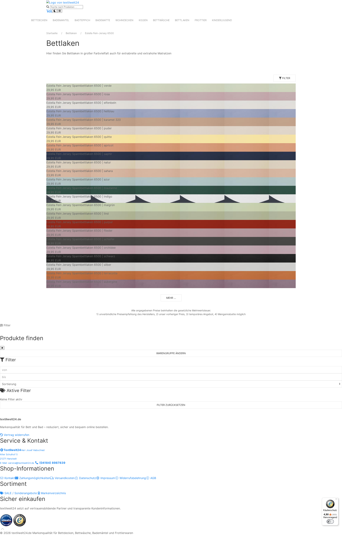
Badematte (102, 20)
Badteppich (82, 20)
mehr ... (171, 297)
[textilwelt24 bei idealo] (6, 520)
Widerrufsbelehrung (132, 478)
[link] (171, 87)
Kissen (143, 20)
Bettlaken (182, 20)
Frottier (201, 20)
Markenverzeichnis (53, 493)
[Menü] (336, 500)
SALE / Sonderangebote (21, 493)
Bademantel (61, 20)
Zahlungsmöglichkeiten (34, 478)
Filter (285, 78)
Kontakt (9, 478)
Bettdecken (39, 20)
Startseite (52, 33)
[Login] (51, 11)
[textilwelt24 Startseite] (62, 2)
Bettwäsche (161, 20)
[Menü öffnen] (59, 11)
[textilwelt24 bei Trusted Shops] (19, 520)
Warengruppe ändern (171, 353)
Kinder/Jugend (222, 20)
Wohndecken (124, 20)
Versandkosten (64, 478)
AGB (152, 478)
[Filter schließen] (2, 348)
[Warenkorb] (48, 11)
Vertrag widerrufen (16, 435)
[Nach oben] (2, 529)
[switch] (330, 521)
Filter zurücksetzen (171, 404)
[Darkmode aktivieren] (54, 11)
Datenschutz (87, 478)
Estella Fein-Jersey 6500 (99, 33)
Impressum (107, 478)
